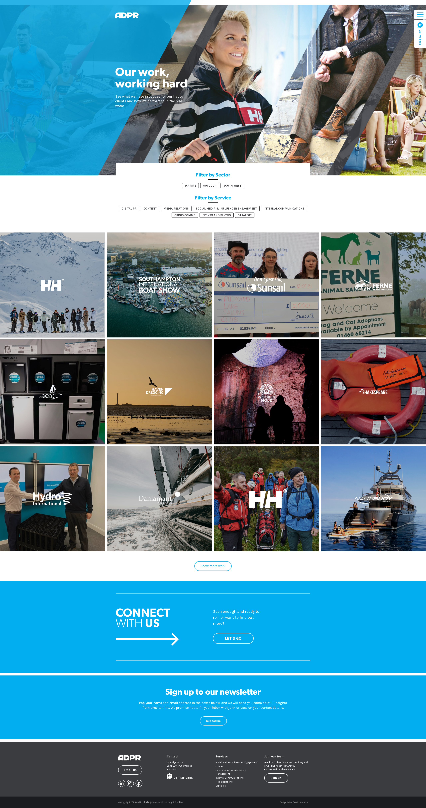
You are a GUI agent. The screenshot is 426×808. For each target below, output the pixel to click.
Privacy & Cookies (174, 802)
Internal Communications (229, 777)
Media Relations (224, 781)
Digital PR (220, 785)
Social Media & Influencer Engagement (236, 762)
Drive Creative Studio (297, 802)
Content (219, 766)
